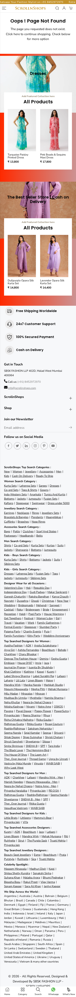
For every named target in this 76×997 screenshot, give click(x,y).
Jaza (46, 663)
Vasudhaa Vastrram (16, 808)
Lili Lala (20, 680)
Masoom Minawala (15, 869)
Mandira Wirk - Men (51, 777)
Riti (66, 836)
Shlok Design (12, 737)
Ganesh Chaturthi (15, 596)
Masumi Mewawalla (16, 689)
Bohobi (62, 650)
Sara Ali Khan (33, 886)
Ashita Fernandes (28, 650)
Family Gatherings (48, 623)
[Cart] (70, 8)
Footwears (10, 536)
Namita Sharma (53, 698)
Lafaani (61, 676)
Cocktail (9, 609)
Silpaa (46, 741)
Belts (39, 536)
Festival (28, 618)
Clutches (28, 531)
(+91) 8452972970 (29, 382)
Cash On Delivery (22, 476)
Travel (8, 623)
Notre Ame (44, 707)
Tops (55, 574)
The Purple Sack (37, 841)
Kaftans (8, 503)
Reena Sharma (32, 715)
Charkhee (10, 654)
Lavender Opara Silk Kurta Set (52, 282)
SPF (42, 746)
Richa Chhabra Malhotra (18, 720)
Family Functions (14, 636)
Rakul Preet (30, 882)
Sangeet (54, 605)
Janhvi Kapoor (52, 886)
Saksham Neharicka (40, 728)
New (7, 471)
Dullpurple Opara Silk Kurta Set (21, 282)
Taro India (54, 746)
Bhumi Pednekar (53, 877)
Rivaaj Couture (54, 724)
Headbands (26, 536)
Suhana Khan (12, 877)
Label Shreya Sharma (17, 676)
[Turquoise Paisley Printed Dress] (22, 130)
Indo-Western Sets (15, 494)
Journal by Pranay (15, 667)
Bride (46, 609)
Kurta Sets (10, 486)
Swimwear (38, 503)
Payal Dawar (24, 711)
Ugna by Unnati (58, 759)
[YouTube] (53, 445)
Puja (46, 631)
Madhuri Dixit (37, 869)
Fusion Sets (50, 499)
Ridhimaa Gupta (14, 724)
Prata (62, 855)
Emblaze (9, 663)
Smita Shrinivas (13, 746)
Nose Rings (38, 522)
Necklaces (23, 513)
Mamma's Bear (43, 818)
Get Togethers (12, 618)
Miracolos (26, 694)
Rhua (46, 715)
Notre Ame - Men (45, 786)
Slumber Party (48, 627)
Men (58, 471)
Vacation (19, 623)
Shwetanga (33, 741)
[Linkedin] (26, 445)
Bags (7, 531)
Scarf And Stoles (46, 531)
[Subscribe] (70, 428)
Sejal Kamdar (32, 733)
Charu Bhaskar (28, 654)
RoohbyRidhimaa (14, 728)
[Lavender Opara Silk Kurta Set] (54, 256)
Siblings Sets (12, 564)
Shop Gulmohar (32, 737)
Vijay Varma (48, 882)
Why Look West (14, 768)
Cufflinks (9, 522)
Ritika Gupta (34, 724)
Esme (37, 855)
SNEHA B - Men (30, 799)
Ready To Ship (44, 476)
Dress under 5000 (59, 503)
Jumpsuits (35, 499)
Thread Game (37, 759)
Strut (21, 841)
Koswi (40, 672)
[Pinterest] (44, 445)
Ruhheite (9, 841)
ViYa (25, 822)
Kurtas (51, 545)
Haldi (22, 614)
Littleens (25, 818)
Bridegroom (33, 609)
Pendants (37, 517)
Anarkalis (35, 494)
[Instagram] (35, 445)
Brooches (23, 522)
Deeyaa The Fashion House (20, 659)
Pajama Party (12, 631)
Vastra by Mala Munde (17, 763)
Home (7, 994)
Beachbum (48, 650)
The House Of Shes (15, 755)
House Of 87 (24, 663)
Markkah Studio (53, 685)
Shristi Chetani (54, 737)
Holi (28, 588)
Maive (49, 680)
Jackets (21, 499)
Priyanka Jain (12, 715)
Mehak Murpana (57, 689)
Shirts (7, 545)
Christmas (48, 601)
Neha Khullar (12, 702)
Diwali (35, 601)
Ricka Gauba (43, 720)
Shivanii (58, 733)
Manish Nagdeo (13, 782)
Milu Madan (11, 694)
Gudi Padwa (37, 592)
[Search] (57, 8)
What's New (69, 994)
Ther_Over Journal (15, 759)
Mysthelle (36, 698)
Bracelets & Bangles (16, 517)
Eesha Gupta (59, 659)
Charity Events (32, 631)
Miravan (40, 694)
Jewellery (30, 471)
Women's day (44, 618)
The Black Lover (13, 750)
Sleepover (30, 627)
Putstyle (9, 859)
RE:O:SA (54, 791)
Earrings (9, 513)
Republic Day (41, 588)
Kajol (52, 869)
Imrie (38, 663)
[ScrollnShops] (30, 8)
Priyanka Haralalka (15, 791)
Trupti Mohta (57, 841)
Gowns (44, 490)
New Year (63, 601)
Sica (33, 859)
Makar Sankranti (57, 592)
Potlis (16, 531)
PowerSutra (61, 711)
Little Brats (10, 818)
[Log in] (63, 8)
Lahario (8, 680)
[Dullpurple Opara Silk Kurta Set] (22, 256)
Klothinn (29, 672)
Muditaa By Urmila (15, 698)
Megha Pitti (38, 689)
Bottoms (9, 499)
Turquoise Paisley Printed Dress (18, 156)
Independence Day (15, 592)
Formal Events (12, 627)
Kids (6, 476)
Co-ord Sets (11, 490)
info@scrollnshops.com (22, 388)
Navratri (9, 601)
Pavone (8, 711)
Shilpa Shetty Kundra (17, 873)
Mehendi (41, 605)
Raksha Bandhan (39, 596)
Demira (44, 659)
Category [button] (22, 994)
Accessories (46, 471)
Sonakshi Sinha (42, 873)
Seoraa (47, 733)
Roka (20, 609)
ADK (28, 645)
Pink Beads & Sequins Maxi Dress (53, 156)
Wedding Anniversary (56, 636)
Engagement (60, 609)
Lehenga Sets (27, 486)
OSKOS (58, 707)
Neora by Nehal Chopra (37, 702)
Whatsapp (53, 994)
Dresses (54, 486)
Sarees (43, 486)
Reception (10, 614)
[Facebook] (8, 445)
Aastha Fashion (13, 645)
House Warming (54, 614)
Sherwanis (21, 550)
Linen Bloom (35, 680)
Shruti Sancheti (13, 741)
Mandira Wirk (12, 685)
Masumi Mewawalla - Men (42, 782)
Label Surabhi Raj (43, 676)
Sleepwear (22, 503)
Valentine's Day (13, 588)
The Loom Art (38, 755)
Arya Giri (9, 650)
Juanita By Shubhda (41, 667)
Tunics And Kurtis (54, 494)
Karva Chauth (60, 596)
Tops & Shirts (29, 490)
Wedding (9, 605)
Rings (35, 513)
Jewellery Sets (50, 513)
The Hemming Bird (37, 750)
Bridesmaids (25, 605)
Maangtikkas (53, 517)
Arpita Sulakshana (45, 645)
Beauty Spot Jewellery (17, 855)
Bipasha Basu (12, 882)
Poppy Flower (42, 711)
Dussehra (22, 601)
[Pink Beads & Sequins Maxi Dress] (54, 130)
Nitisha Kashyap (14, 707)
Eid (58, 618)
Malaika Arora (31, 877)
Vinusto (38, 763)
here (17, 34)
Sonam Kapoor (13, 886)
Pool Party (34, 614)
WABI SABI (53, 763)
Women (17, 471)
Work (31, 623)
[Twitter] (17, 445)
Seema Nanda (12, 733)
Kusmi (50, 672)
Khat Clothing (12, 672)
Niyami (30, 707)
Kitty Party (33, 636)
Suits (60, 545)
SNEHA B (31, 746)
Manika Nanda (32, 685)
